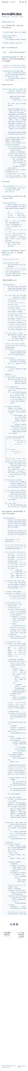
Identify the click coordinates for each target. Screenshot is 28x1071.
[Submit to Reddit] (14, 924)
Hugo (24, 1066)
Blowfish (19, 1067)
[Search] (20, 2)
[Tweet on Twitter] (11, 924)
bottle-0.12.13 (11, 22)
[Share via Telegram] (17, 924)
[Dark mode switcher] (23, 2)
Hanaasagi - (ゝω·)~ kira (8, 2)
